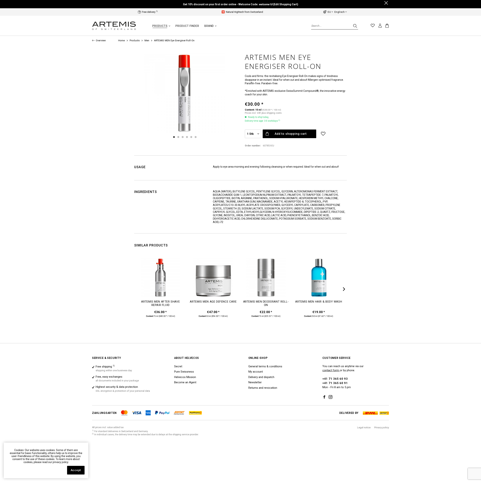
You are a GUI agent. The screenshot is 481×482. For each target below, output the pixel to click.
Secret (178, 366)
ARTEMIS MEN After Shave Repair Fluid (160, 303)
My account (255, 371)
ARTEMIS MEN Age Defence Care (213, 301)
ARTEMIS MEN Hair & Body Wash (318, 301)
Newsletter (255, 382)
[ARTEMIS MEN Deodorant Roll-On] (266, 279)
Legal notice (364, 427)
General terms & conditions (265, 366)
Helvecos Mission (185, 377)
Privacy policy (381, 427)
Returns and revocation (262, 387)
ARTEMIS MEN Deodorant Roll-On (266, 303)
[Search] (354, 25)
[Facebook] (324, 397)
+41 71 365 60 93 (335, 378)
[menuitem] (161, 27)
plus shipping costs (272, 113)
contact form (331, 370)
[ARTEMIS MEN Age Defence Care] (213, 279)
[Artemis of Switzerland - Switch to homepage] (114, 25)
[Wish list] (373, 26)
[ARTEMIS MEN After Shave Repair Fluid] (160, 279)
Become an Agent (185, 382)
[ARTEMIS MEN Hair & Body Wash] (318, 279)
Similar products (151, 245)
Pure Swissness (184, 371)
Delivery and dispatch (261, 377)
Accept (76, 470)
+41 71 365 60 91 (335, 383)
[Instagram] (330, 397)
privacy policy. (61, 462)
